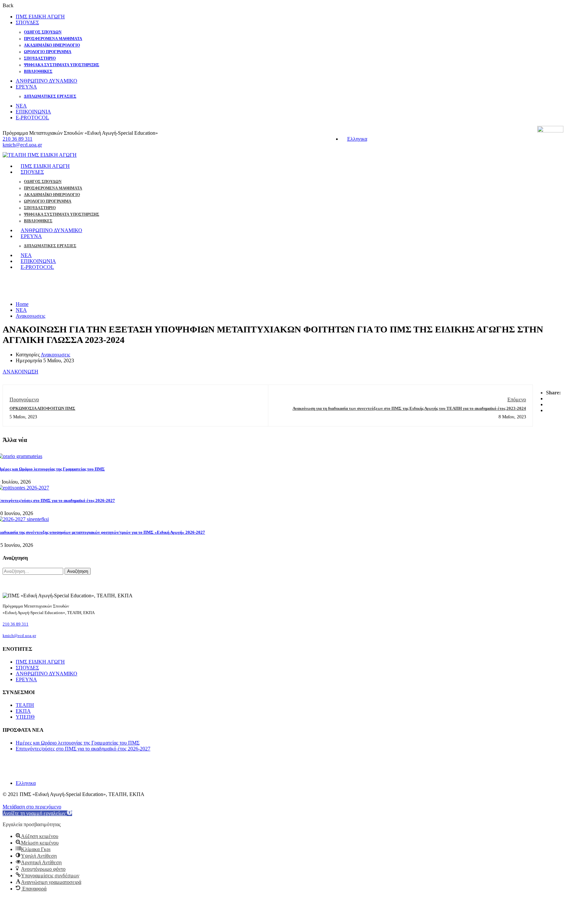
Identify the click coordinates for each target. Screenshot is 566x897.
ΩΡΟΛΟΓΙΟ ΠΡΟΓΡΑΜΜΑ (47, 52)
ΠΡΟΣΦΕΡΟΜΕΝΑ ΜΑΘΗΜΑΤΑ (53, 38)
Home (22, 304)
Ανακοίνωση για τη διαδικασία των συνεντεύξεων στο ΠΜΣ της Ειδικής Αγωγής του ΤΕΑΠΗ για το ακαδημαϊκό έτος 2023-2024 (409, 408)
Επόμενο (516, 399)
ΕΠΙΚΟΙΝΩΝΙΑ (33, 111)
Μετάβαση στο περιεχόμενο (32, 806)
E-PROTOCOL (32, 117)
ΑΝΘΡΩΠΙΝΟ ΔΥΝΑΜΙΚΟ (46, 81)
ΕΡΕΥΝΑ (26, 87)
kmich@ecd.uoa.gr (22, 145)
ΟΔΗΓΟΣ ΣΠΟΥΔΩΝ (43, 32)
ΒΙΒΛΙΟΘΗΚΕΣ (38, 71)
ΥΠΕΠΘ (25, 717)
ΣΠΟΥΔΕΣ (27, 22)
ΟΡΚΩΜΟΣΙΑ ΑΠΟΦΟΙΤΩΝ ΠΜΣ (42, 408)
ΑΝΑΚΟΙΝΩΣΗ (20, 371)
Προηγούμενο (24, 399)
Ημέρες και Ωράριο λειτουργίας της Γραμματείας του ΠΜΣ (78, 743)
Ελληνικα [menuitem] (357, 139)
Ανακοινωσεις (30, 316)
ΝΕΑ (21, 106)
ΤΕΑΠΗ (25, 705)
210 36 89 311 (17, 139)
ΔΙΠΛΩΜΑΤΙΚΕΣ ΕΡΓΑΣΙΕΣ (50, 96)
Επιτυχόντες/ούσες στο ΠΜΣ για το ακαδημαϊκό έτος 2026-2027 (83, 748)
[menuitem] (354, 139)
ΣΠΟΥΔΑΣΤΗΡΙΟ (40, 58)
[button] (37, 813)
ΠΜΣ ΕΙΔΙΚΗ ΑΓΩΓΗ (40, 16)
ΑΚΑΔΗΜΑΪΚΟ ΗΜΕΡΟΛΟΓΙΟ (52, 45)
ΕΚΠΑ (23, 711)
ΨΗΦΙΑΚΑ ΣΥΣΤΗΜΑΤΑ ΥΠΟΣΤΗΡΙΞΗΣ (61, 65)
